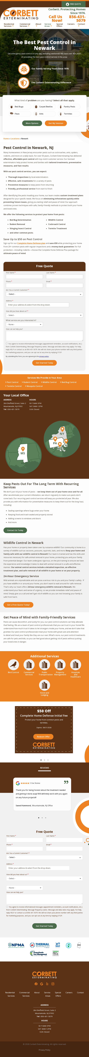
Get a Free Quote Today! (18, 605)
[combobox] (44, 315)
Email (48, 281)
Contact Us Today (15, 530)
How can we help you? (14, 329)
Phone (8, 281)
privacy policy (44, 356)
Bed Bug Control (69, 382)
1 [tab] (41, 760)
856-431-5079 (13, 409)
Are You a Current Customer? (17, 290)
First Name (10, 273)
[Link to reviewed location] (42, 783)
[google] (41, 984)
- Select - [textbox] (11, 315)
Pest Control (12, 382)
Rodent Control (30, 382)
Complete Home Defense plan (31, 243)
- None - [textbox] (11, 324)
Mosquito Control (35, 386)
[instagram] (52, 984)
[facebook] (36, 984)
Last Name (50, 273)
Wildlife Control (50, 382)
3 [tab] (48, 760)
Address (9, 301)
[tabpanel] (44, 729)
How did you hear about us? (16, 311)
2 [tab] (44, 760)
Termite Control (14, 386)
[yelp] (47, 984)
